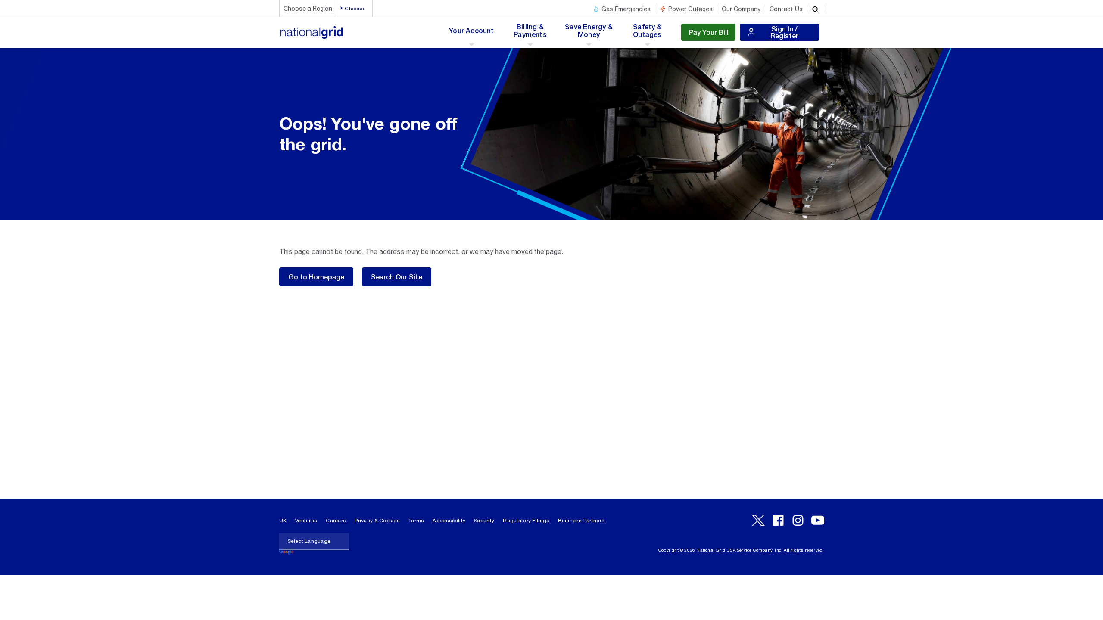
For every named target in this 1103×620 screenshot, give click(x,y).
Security (484, 521)
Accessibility (449, 521)
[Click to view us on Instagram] (797, 520)
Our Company (741, 9)
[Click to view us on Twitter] (758, 520)
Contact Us (786, 9)
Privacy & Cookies (377, 521)
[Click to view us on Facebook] (778, 520)
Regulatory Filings (526, 521)
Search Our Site (396, 276)
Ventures (306, 521)
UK (283, 521)
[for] (312, 37)
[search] (815, 8)
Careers (336, 521)
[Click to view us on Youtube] (817, 520)
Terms (416, 521)
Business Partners (581, 521)
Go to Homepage (316, 276)
